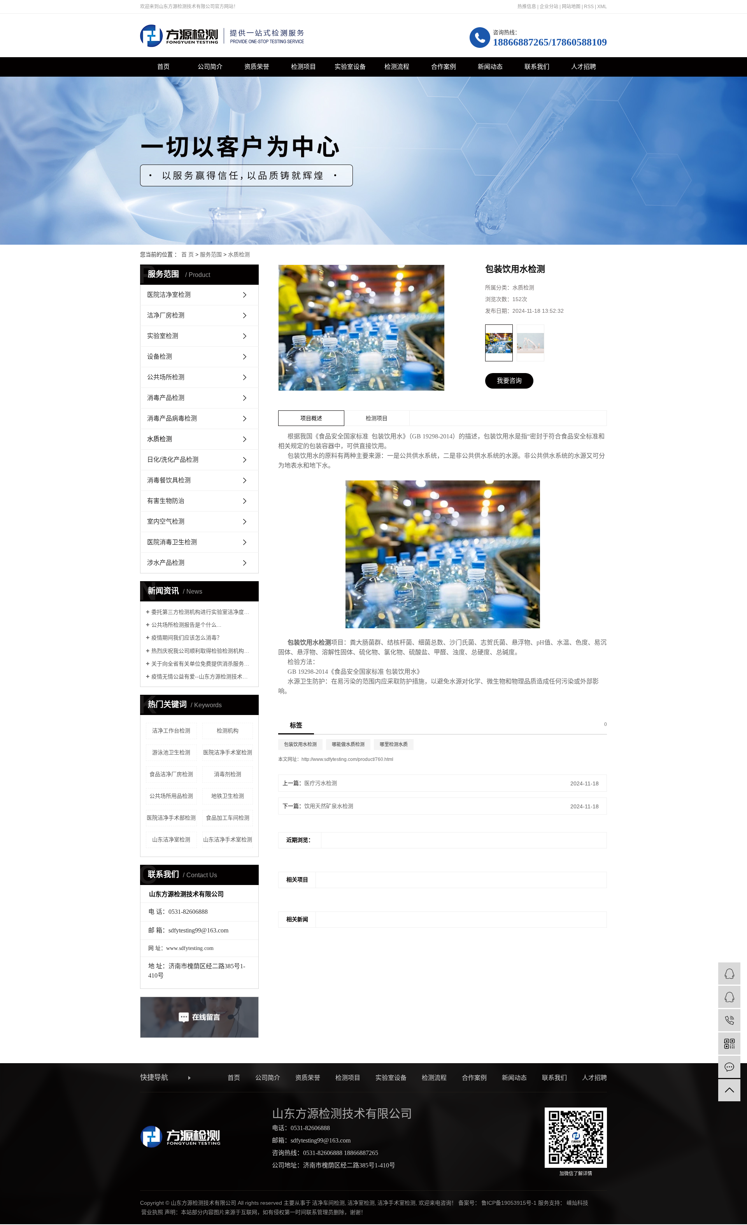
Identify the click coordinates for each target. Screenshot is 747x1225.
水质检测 (239, 254)
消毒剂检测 (227, 774)
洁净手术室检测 (396, 1203)
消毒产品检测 (165, 397)
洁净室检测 (361, 1203)
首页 (163, 66)
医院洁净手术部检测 (171, 818)
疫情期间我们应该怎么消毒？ (186, 637)
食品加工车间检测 (227, 818)
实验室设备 (350, 66)
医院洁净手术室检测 (227, 752)
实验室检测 (162, 336)
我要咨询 (509, 380)
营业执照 (152, 1212)
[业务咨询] (729, 997)
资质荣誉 (256, 66)
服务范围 (211, 254)
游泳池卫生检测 (171, 752)
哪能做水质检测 (348, 744)
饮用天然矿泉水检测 (328, 806)
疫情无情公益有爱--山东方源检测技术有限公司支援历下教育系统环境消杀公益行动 (202, 676)
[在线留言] (729, 1067)
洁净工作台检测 (171, 730)
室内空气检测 (165, 521)
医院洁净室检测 (169, 294)
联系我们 (536, 66)
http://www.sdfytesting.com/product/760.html (347, 759)
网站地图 (571, 6)
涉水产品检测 (165, 562)
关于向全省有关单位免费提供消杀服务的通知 (202, 664)
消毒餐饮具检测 (169, 480)
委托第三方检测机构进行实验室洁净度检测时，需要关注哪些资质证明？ (202, 612)
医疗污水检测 (320, 783)
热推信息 (526, 6)
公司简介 (210, 66)
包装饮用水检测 (300, 744)
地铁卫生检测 (227, 796)
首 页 (187, 254)
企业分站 (549, 6)
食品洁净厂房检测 (171, 774)
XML (602, 6)
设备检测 (159, 356)
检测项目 (303, 66)
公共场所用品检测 (171, 796)
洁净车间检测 (328, 1203)
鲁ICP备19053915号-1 (509, 1203)
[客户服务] (729, 973)
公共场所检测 (165, 377)
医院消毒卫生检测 (172, 542)
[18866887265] (729, 1020)
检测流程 (396, 66)
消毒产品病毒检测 (172, 418)
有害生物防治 (165, 501)
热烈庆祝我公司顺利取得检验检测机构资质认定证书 (202, 651)
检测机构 (227, 730)
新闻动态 (490, 66)
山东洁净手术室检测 (227, 839)
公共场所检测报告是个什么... (186, 625)
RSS (589, 6)
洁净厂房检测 (165, 315)
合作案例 (443, 66)
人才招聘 (583, 66)
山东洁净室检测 (171, 839)
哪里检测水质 (394, 744)
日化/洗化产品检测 (172, 459)
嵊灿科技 (577, 1203)
